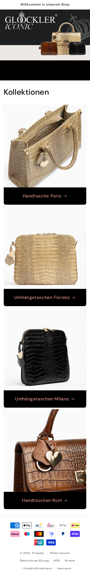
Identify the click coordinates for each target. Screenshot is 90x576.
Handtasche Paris (42, 196)
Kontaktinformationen (38, 568)
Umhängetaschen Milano (42, 399)
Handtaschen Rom (42, 500)
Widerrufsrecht (60, 553)
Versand (69, 560)
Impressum (64, 568)
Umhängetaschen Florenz (42, 297)
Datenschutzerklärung (34, 560)
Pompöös (38, 553)
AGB (57, 560)
